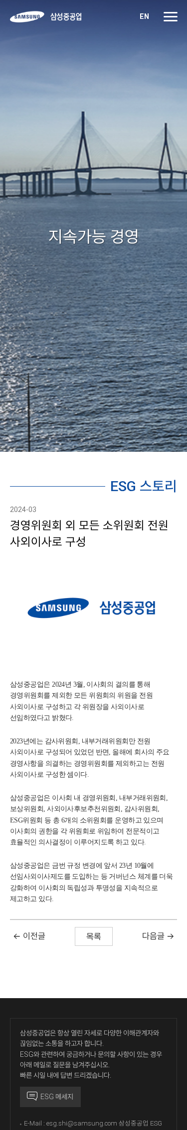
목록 (93, 936)
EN (144, 16)
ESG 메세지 (55, 1097)
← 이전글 (29, 936)
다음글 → (158, 936)
